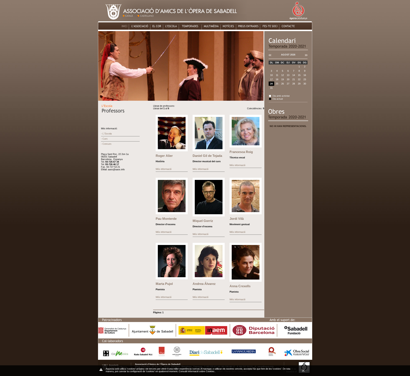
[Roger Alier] (172, 150)
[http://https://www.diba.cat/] (253, 334)
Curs (105, 138)
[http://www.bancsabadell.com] (296, 334)
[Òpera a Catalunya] (298, 20)
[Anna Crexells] (246, 281)
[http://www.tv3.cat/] (114, 355)
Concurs (106, 144)
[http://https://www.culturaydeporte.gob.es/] (202, 333)
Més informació (163, 169)
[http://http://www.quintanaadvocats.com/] (272, 355)
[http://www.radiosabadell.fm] (143, 355)
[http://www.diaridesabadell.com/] (206, 355)
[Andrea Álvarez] (209, 278)
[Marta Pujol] (172, 278)
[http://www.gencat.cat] (112, 332)
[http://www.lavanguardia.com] (244, 355)
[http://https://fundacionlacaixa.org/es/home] (296, 355)
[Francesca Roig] (246, 146)
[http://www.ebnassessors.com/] (162, 355)
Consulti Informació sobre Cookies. (197, 371)
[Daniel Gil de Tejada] (209, 150)
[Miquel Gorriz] (209, 215)
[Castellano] (146, 20)
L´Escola (107, 133)
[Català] (129, 20)
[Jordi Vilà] (246, 213)
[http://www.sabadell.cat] (152, 334)
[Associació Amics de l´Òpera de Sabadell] (110, 20)
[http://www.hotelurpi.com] (177, 355)
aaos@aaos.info (116, 169)
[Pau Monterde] (172, 213)
